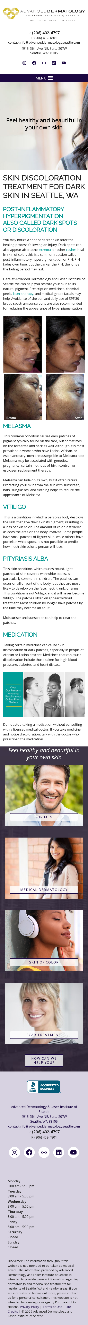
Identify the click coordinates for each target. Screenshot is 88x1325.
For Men (44, 817)
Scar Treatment (44, 1035)
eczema (45, 249)
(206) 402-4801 (45, 38)
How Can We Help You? (44, 1060)
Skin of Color (44, 962)
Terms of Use (52, 1307)
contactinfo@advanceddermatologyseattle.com (44, 42)
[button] (41, 78)
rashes (71, 249)
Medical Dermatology (44, 889)
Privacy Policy (29, 1307)
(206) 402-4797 (46, 32)
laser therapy (23, 293)
